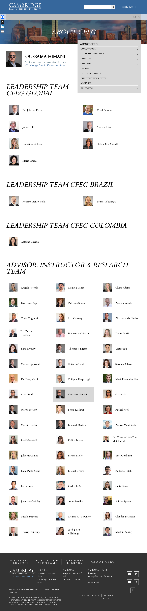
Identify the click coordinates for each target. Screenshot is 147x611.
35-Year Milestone (91, 73)
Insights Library (75, 562)
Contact (129, 7)
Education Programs (47, 562)
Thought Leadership (92, 54)
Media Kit (86, 83)
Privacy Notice (108, 597)
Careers (85, 68)
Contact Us (87, 88)
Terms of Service (89, 595)
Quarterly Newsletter (93, 78)
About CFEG (103, 562)
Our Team (86, 63)
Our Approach (88, 49)
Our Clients (87, 58)
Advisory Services (19, 562)
